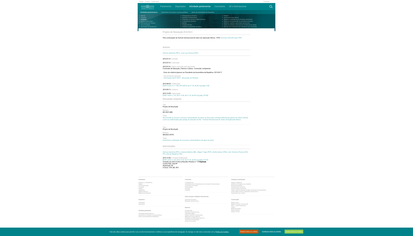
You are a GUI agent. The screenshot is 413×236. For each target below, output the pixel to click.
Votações (143, 17)
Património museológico (192, 219)
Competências (189, 182)
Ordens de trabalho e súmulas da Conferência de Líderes (240, 25)
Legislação (142, 190)
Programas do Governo (189, 21)
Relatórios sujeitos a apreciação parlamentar (237, 23)
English (141, 1)
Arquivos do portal (190, 221)
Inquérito (187, 190)
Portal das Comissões (191, 185)
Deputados (142, 204)
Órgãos (141, 184)
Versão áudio (155, 1)
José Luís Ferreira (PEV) (189, 53)
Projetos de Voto (187, 25)
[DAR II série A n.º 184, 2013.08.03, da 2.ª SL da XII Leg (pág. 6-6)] (186, 86)
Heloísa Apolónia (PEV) (171, 53)
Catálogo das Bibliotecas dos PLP (195, 218)
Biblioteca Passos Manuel (192, 216)
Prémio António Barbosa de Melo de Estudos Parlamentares (248, 190)
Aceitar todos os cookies (294, 231)
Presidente (142, 202)
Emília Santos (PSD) (220, 152)
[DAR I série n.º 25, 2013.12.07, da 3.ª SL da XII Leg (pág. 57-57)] (185, 160)
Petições (226, 15)
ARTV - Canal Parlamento (238, 205)
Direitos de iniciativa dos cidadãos (241, 184)
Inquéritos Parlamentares (189, 17)
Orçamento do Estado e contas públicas (150, 215)
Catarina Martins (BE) (188, 152)
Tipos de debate (145, 25)
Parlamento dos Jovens (238, 193)
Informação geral (144, 185)
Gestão (141, 188)
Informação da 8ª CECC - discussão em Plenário (180, 78)
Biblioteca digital (236, 208)
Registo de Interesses (145, 193)
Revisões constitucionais (192, 212)
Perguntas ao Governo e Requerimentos (193, 19)
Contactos (266, 1)
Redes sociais (235, 202)
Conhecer (141, 187)
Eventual (187, 188)
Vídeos (233, 207)
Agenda (143, 15)
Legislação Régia (190, 213)
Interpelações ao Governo (189, 15)
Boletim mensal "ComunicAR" (239, 204)
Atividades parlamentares (146, 213)
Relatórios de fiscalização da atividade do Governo (238, 21)
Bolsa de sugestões (236, 185)
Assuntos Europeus (190, 199)
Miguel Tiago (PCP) (204, 152)
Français (147, 1)
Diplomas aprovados (147, 21)
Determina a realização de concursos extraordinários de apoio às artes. (188, 140)
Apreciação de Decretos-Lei (148, 26)
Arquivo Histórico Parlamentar (194, 215)
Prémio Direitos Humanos (238, 188)
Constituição (188, 210)
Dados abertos (235, 210)
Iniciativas (144, 19)
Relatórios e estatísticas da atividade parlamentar (238, 19)
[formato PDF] (237, 38)
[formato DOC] (226, 38)
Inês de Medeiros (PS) (174, 154)
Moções (184, 23)
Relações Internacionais (192, 201)
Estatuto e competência (145, 182)
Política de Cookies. (222, 232)
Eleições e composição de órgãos (192, 26)
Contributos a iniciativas (238, 187)
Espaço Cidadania (236, 182)
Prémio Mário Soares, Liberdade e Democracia (244, 191)
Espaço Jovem (235, 211)
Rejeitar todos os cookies (248, 231)
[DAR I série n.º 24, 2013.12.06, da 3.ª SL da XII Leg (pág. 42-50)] (185, 95)
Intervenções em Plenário (148, 23)
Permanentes (189, 187)
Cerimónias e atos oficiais (231, 17)
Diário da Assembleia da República (149, 216)
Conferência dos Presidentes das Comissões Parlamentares (202, 184)
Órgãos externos (143, 191)
